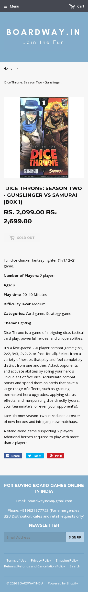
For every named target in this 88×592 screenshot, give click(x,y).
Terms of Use (16, 560)
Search (75, 566)
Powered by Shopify (63, 583)
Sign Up (75, 537)
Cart (80, 6)
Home (8, 68)
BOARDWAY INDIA (30, 583)
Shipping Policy (67, 560)
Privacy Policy (41, 560)
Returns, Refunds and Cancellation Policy (34, 566)
